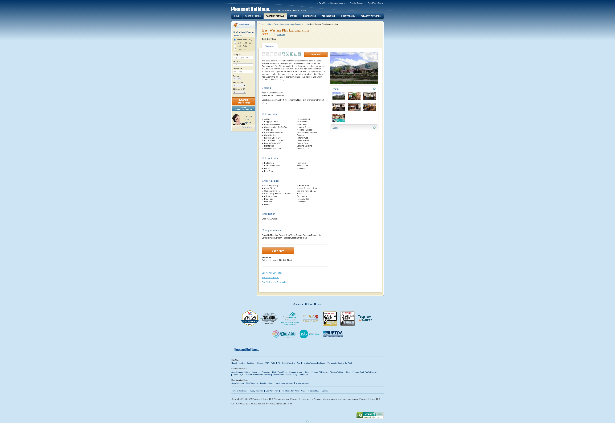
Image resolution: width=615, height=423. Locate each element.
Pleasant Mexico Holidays (299, 372)
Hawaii (234, 363)
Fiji (279, 363)
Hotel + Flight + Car (244, 43)
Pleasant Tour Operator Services (258, 375)
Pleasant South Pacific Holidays (365, 372)
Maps (335, 127)
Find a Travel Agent (279, 372)
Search (243, 101)
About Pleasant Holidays (240, 372)
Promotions (244, 24)
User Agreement (272, 391)
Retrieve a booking (337, 3)
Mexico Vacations (302, 383)
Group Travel (348, 16)
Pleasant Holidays (266, 24)
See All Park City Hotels (272, 273)
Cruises (293, 16)
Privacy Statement (256, 391)
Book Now (316, 54)
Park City (298, 24)
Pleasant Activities (371, 16)
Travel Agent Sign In (375, 3)
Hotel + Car (241, 49)
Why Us (322, 3)
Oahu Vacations (237, 383)
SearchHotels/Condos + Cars (243, 108)
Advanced (238, 35)
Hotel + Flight (242, 46)
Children (239, 89)
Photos (335, 88)
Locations (256, 372)
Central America (288, 363)
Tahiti (273, 363)
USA (287, 24)
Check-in (237, 62)
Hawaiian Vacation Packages (314, 363)
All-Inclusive (328, 16)
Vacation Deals (253, 16)
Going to (237, 55)
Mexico (242, 363)
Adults (238, 82)
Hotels (306, 24)
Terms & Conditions (239, 391)
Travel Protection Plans (290, 391)
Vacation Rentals (275, 16)
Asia (298, 363)
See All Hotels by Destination (274, 282)
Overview (269, 45)
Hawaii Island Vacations (284, 383)
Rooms (236, 76)
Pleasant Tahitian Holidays (340, 372)
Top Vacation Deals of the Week (340, 363)
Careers (325, 391)
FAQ (295, 375)
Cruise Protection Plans (310, 391)
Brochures (266, 372)
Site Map (235, 360)
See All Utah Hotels (270, 277)
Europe (260, 363)
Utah (292, 24)
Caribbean (251, 363)
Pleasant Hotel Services (282, 375)
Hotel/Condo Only (244, 40)
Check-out (237, 68)
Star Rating (281, 35)
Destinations (309, 16)
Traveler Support (356, 3)
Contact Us (303, 375)
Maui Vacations (252, 383)
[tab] (354, 89)
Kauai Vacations (266, 383)
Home (236, 16)
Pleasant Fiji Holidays (320, 372)
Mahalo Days (238, 375)
